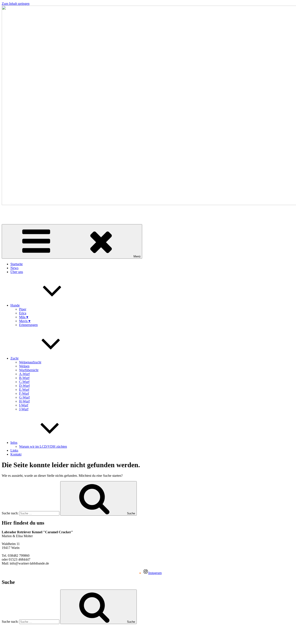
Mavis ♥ (25, 321)
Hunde (15, 305)
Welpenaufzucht (30, 362)
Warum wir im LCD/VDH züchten (43, 446)
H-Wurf (24, 401)
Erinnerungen (28, 325)
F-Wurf (24, 393)
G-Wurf (24, 397)
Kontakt (15, 454)
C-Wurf (24, 382)
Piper (22, 309)
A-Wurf (24, 374)
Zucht (14, 358)
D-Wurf (24, 386)
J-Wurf (23, 409)
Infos (13, 442)
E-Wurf (24, 389)
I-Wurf (23, 405)
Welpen (24, 366)
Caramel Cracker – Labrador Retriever (28, 211)
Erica (22, 313)
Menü (136, 256)
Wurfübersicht (28, 370)
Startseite (16, 264)
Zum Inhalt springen (15, 3)
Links (14, 450)
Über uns (16, 272)
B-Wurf (24, 378)
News (14, 268)
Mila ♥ (23, 317)
